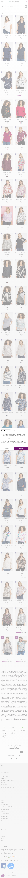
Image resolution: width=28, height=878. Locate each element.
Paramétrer (7, 448)
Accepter (21, 448)
